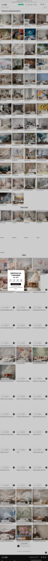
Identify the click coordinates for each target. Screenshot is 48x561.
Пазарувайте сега (16, 284)
